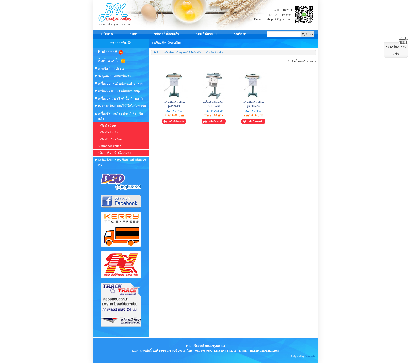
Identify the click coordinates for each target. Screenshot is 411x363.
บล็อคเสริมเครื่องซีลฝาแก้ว (114, 152)
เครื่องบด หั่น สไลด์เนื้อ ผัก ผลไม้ (120, 98)
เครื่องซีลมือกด (107, 125)
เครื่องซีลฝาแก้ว (108, 132)
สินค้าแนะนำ (109, 60)
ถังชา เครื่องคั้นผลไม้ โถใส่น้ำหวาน (122, 106)
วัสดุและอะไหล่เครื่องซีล (114, 76)
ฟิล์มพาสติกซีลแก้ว (109, 146)
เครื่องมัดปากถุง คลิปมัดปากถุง (119, 91)
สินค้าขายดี (108, 52)
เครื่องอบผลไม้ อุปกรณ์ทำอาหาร (120, 83)
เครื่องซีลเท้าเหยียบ (110, 139)
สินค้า (156, 52)
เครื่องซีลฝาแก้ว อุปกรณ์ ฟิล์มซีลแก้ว (120, 116)
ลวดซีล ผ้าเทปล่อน (111, 68)
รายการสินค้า (121, 43)
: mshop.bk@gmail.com (263, 350)
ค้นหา (309, 34)
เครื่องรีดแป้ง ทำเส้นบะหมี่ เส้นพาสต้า (122, 162)
